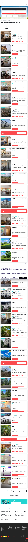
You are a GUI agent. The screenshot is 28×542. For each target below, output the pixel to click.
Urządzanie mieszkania (24, 526)
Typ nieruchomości (16, 7)
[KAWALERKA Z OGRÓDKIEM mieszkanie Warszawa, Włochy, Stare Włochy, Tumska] (6, 471)
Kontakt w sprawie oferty (10, 528)
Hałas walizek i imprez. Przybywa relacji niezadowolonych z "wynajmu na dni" (6, 515)
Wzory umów (23, 529)
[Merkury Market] (4, 536)
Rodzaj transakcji (4, 7)
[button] (0, 6)
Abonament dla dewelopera (9, 531)
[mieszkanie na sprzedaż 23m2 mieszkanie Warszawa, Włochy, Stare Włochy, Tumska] (6, 482)
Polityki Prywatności (26, 540)
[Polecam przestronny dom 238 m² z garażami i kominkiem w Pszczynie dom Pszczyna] (6, 190)
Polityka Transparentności (17, 528)
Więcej (15, 41)
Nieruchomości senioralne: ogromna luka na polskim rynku (20, 519)
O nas (1, 526)
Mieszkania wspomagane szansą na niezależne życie (21, 515)
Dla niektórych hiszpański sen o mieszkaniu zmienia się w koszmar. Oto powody (6, 511)
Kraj (2, 10)
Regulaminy (16, 526)
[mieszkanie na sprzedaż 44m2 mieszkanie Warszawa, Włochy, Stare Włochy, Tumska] (6, 459)
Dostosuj (14, 277)
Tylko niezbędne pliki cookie (5, 277)
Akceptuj (23, 277)
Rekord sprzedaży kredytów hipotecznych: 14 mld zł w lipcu (7, 514)
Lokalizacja (6, 10)
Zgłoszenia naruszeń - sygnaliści (17, 530)
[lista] (7, 28)
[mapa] (8, 28)
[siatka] (5, 28)
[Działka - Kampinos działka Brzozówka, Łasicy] (6, 394)
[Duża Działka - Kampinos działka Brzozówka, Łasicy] (6, 383)
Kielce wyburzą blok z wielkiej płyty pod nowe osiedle (20, 514)
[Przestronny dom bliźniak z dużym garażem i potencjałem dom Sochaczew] (6, 306)
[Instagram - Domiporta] (23, 536)
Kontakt (1, 530)
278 (18, 490)
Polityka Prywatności (17, 527)
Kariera (1, 527)
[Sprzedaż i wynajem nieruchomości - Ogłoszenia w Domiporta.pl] (3, 2)
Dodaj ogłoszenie (10, 526)
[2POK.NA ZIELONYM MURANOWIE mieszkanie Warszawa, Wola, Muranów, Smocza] (6, 331)
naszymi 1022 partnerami (6, 269)
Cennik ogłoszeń (10, 527)
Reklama (2, 528)
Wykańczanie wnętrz (24, 527)
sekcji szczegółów (3, 274)
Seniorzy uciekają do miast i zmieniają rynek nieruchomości (20, 517)
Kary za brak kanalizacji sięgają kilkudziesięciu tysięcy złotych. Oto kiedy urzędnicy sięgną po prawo (21, 512)
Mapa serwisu (2, 529)
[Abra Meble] (11, 536)
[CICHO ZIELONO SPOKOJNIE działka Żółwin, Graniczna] (6, 371)
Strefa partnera (23, 528)
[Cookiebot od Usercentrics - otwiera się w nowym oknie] (24, 263)
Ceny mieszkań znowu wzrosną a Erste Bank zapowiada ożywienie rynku (6, 519)
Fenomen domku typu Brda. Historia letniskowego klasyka (5, 517)
